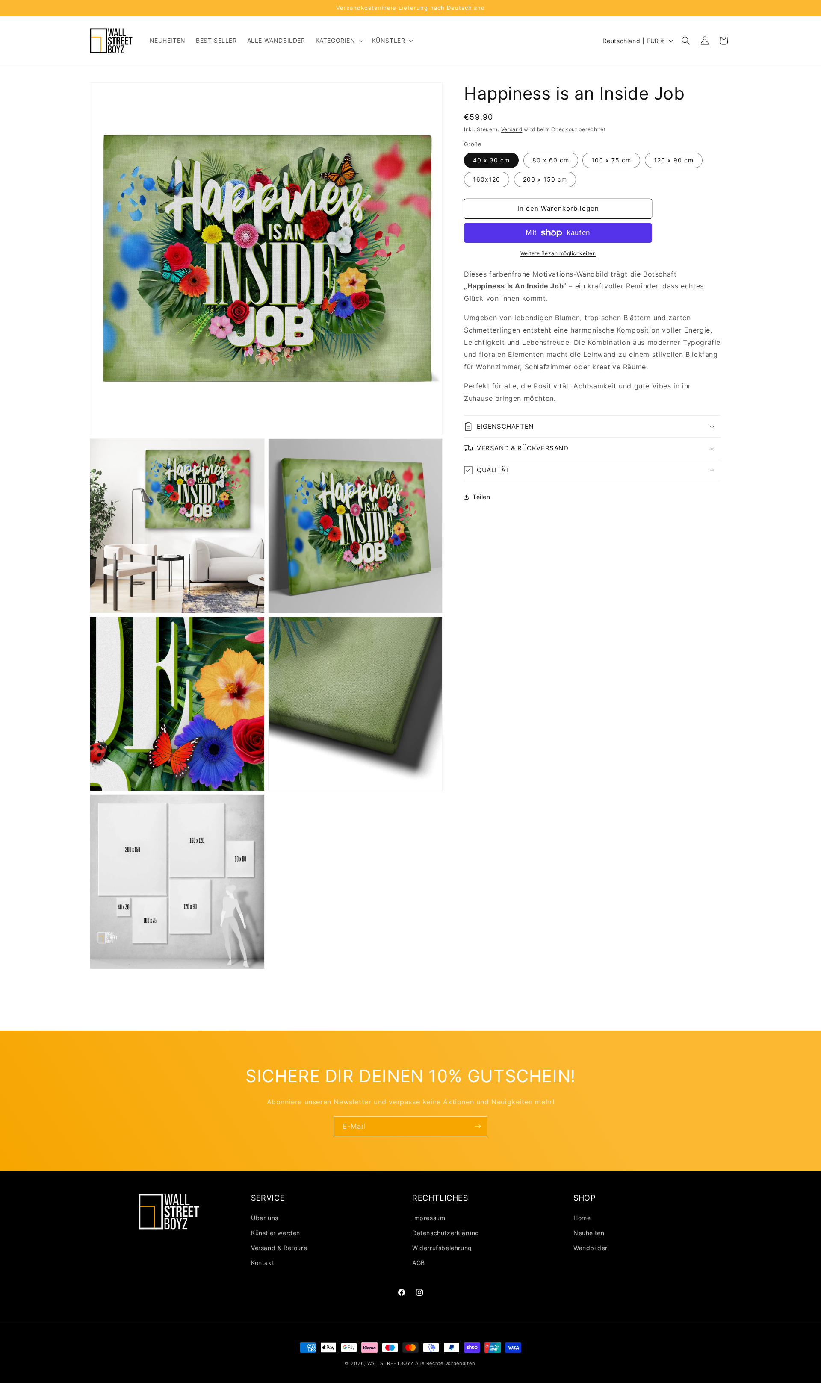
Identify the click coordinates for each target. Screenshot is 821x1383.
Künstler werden (275, 1232)
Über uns (264, 1217)
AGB (418, 1262)
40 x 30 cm (491, 160)
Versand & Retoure (279, 1247)
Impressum (428, 1217)
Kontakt (262, 1262)
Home (582, 1217)
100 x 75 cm (611, 160)
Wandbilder (590, 1247)
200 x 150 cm (545, 179)
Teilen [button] (481, 496)
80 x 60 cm (550, 160)
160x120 (486, 179)
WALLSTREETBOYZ (390, 1363)
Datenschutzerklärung (445, 1232)
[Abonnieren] (477, 1126)
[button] (338, 41)
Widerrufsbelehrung (442, 1247)
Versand (512, 129)
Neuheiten (588, 1232)
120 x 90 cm (674, 160)
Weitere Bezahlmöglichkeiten (558, 253)
